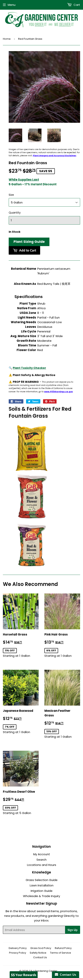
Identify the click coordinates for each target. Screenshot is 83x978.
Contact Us (40, 957)
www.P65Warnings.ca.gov (58, 391)
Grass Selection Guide (42, 880)
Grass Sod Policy (40, 948)
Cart (76, 5)
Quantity (15, 213)
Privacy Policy (17, 953)
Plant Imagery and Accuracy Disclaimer (54, 155)
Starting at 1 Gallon (21, 645)
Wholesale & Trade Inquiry (41, 896)
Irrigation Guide (42, 891)
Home (7, 39)
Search (41, 860)
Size (11, 195)
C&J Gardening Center (43, 971)
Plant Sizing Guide (29, 241)
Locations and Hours (41, 865)
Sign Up (73, 930)
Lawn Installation (41, 885)
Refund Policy (63, 948)
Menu (11, 5)
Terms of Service (60, 953)
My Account (41, 854)
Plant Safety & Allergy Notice (34, 375)
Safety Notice (38, 953)
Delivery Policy (18, 948)
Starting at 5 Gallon (21, 802)
